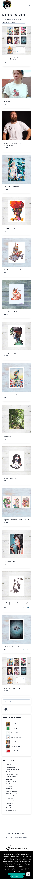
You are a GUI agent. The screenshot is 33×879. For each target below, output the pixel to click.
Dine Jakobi (9, 779)
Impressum (9, 837)
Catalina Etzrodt (11, 776)
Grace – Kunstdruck (10, 228)
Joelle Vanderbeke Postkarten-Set (14, 688)
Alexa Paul (9, 764)
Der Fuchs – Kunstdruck (11, 311)
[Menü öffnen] (29, 5)
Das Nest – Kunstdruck (11, 187)
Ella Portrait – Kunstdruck (12, 561)
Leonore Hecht (10, 796)
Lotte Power (9, 798)
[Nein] (31, 865)
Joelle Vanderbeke (11, 791)
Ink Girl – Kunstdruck (10, 478)
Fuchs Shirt (7, 101)
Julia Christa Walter (12, 793)
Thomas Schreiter (11, 810)
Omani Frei (9, 805)
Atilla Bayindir (10, 772)
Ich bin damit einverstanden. (17, 874)
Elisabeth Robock (11, 781)
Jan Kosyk (9, 788)
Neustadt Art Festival (12, 800)
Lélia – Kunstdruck (10, 353)
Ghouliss (8, 784)
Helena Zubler (10, 786)
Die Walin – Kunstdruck (11, 646)
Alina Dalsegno (10, 767)
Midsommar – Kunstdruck (12, 395)
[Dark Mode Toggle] (28, 874)
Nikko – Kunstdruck (10, 436)
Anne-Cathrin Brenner (12, 769)
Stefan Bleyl (9, 808)
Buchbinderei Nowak (12, 774)
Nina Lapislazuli (10, 803)
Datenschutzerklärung (20, 837)
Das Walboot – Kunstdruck (12, 270)
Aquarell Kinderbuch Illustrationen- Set (16, 520)
